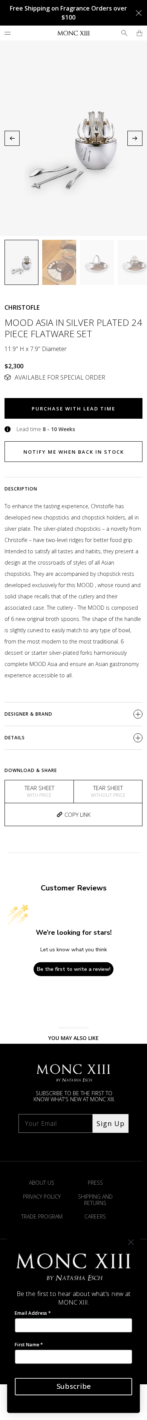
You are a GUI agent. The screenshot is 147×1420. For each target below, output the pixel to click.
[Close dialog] (131, 1242)
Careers (95, 1216)
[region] (73, 138)
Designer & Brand (28, 714)
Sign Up (110, 1123)
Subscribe (73, 1386)
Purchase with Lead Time (73, 408)
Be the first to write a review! (73, 969)
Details (15, 737)
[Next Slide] (134, 138)
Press (95, 1182)
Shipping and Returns (95, 1200)
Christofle (22, 307)
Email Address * (33, 1313)
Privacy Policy (42, 1196)
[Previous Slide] (12, 138)
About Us (41, 1182)
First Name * (29, 1344)
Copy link (77, 814)
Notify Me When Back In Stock (73, 451)
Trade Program (42, 1216)
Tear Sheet (39, 791)
